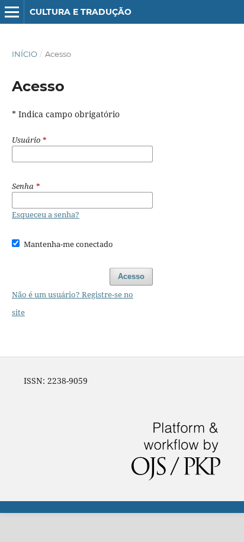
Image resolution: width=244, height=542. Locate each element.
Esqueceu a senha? (45, 214)
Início (24, 54)
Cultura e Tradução (80, 12)
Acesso (131, 276)
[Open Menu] (12, 12)
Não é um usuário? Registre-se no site (72, 303)
